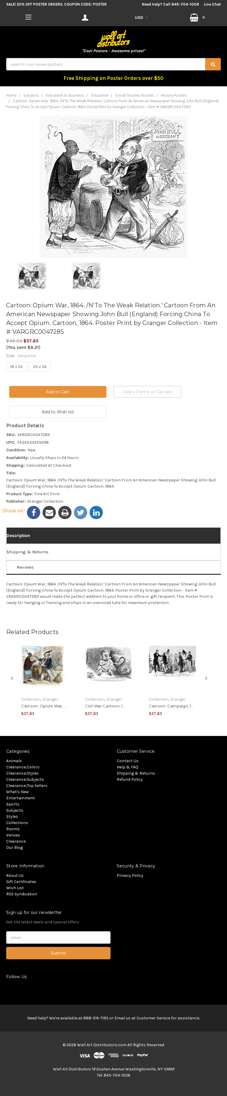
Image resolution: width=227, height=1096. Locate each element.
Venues (13, 835)
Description (18, 535)
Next (206, 682)
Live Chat (212, 4)
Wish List (15, 887)
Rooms (13, 828)
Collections (17, 822)
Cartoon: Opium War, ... (44, 706)
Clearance (16, 841)
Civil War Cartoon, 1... (105, 706)
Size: (21, 355)
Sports (13, 804)
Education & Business (65, 95)
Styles (12, 816)
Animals (14, 760)
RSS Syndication (21, 894)
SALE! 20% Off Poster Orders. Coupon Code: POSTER (56, 4)
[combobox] (113, 64)
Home (11, 95)
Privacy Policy (130, 875)
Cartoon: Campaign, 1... (171, 706)
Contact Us (128, 760)
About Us (15, 875)
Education (99, 95)
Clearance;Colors (23, 767)
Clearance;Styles (22, 773)
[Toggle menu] (28, 17)
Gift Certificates (21, 881)
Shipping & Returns (27, 551)
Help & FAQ (127, 767)
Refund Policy (130, 779)
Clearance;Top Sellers (27, 785)
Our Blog (14, 847)
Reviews (25, 567)
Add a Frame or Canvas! (147, 392)
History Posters (174, 95)
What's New (17, 791)
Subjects (31, 95)
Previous (12, 682)
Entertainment (20, 797)
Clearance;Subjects (25, 779)
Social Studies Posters (134, 95)
